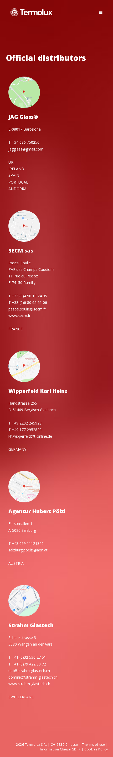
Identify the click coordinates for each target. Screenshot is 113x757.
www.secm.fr (19, 315)
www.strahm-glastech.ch (29, 683)
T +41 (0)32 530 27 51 (27, 657)
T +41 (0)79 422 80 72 (27, 664)
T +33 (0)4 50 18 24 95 (27, 295)
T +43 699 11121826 (26, 543)
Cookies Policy (96, 749)
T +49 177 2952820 (25, 429)
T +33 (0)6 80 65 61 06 (27, 302)
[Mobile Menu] (100, 12)
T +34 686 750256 (23, 142)
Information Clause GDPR (60, 749)
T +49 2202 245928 (25, 423)
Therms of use (93, 744)
